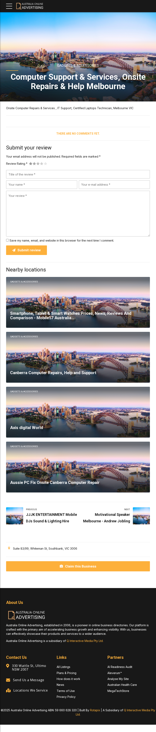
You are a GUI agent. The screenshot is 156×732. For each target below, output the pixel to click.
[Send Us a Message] (8, 680)
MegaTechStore (118, 691)
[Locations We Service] (8, 690)
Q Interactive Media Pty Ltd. (85, 641)
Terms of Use (66, 691)
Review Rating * (16, 163)
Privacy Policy (66, 696)
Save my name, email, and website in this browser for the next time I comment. (62, 240)
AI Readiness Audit (119, 667)
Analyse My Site (118, 679)
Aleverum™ (114, 673)
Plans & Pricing (66, 673)
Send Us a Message (28, 680)
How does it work (68, 679)
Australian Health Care (122, 684)
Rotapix (95, 710)
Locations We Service (30, 690)
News (60, 684)
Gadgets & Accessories (78, 65)
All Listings (63, 667)
